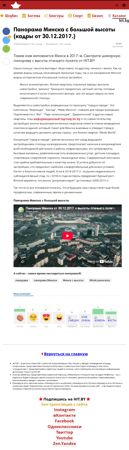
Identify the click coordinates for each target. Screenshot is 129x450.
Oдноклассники (65, 426)
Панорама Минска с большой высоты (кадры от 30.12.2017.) (64, 32)
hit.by (124, 20)
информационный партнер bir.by (57, 119)
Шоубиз (11, 15)
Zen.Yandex (64, 443)
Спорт (78, 15)
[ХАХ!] (46, 318)
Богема (34, 15)
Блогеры (56, 15)
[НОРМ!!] (33, 318)
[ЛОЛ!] (59, 318)
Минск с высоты (73, 280)
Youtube (64, 438)
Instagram (64, 409)
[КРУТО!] (20, 318)
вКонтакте (64, 415)
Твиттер (64, 432)
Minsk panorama (100, 280)
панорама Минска (45, 280)
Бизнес (98, 15)
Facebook (64, 421)
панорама (21, 280)
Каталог (119, 15)
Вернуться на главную (66, 353)
